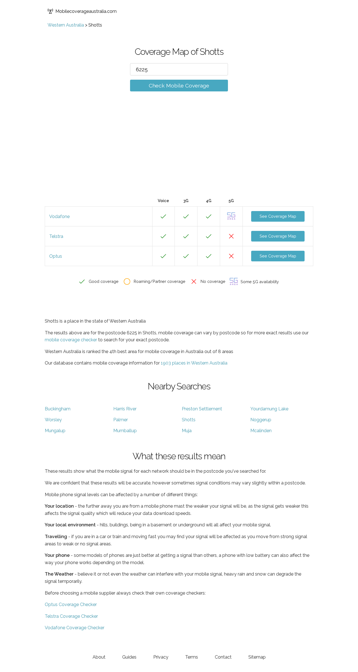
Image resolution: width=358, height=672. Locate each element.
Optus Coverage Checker (71, 604)
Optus (55, 256)
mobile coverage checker (71, 339)
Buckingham (57, 408)
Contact (223, 657)
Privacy (160, 657)
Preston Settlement (202, 408)
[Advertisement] (179, 153)
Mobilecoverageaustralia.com (86, 11)
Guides (129, 657)
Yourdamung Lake (269, 408)
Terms (191, 657)
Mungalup (55, 430)
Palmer (120, 419)
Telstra (56, 236)
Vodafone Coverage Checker (74, 627)
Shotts (189, 419)
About (99, 657)
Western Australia (66, 25)
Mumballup (125, 430)
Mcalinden (261, 430)
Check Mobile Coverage (179, 85)
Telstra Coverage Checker (71, 616)
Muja (187, 430)
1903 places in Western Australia (194, 363)
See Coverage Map (278, 216)
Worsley (53, 419)
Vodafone (59, 216)
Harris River (124, 408)
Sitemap (257, 657)
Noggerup (260, 419)
